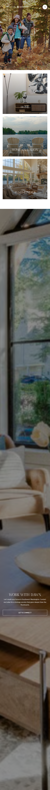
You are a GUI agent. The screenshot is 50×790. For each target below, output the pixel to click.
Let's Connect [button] (25, 613)
